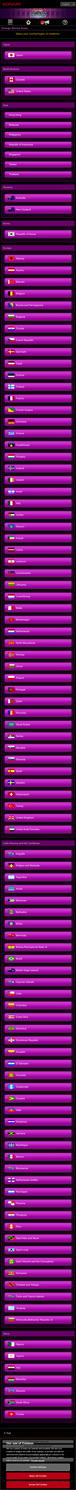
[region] (38, 1464)
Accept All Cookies (38, 1484)
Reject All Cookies (38, 1476)
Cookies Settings (38, 1467)
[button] (10, 22)
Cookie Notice (37, 1460)
